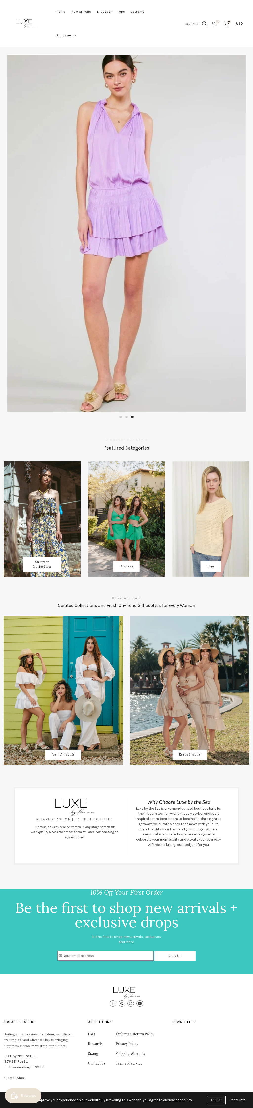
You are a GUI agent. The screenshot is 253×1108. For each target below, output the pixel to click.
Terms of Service (129, 1063)
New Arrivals (81, 11)
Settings (191, 24)
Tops (121, 11)
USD (239, 23)
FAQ (91, 1034)
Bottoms (137, 11)
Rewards (95, 1043)
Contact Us (96, 1063)
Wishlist (217, 21)
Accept (216, 1100)
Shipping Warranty (131, 1053)
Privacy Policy (127, 1043)
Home (60, 11)
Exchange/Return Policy (135, 1034)
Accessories (66, 35)
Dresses (103, 11)
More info (238, 1100)
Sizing (93, 1053)
